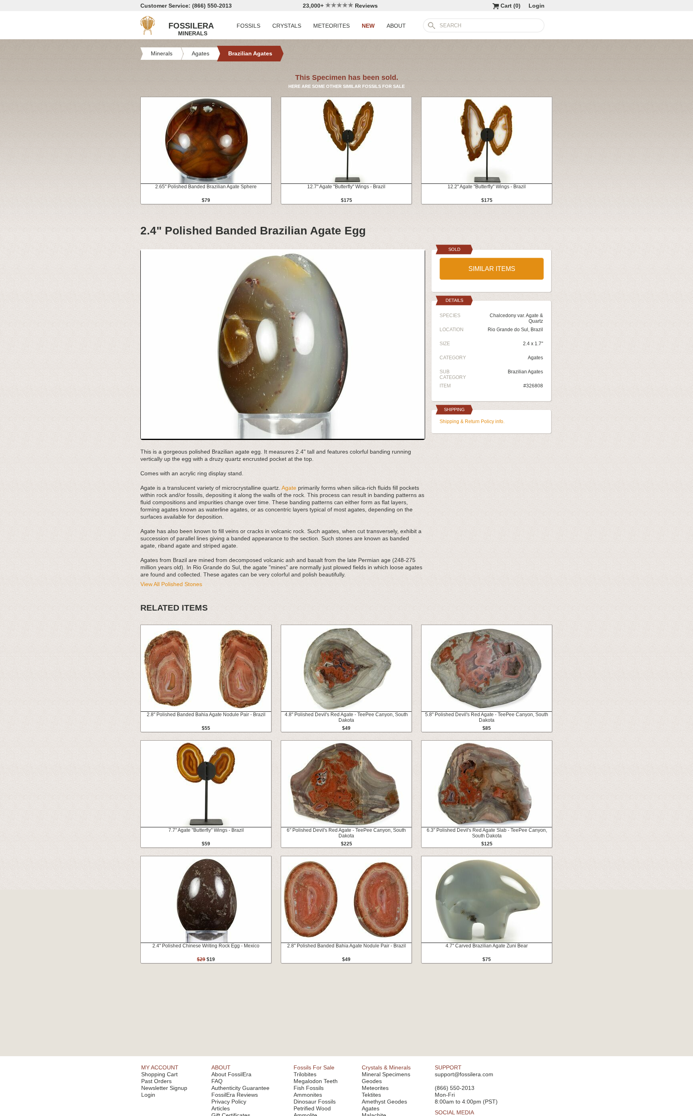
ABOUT (396, 25)
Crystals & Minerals (386, 1067)
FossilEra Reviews (234, 1095)
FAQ (217, 1081)
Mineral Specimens (386, 1074)
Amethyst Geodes (384, 1101)
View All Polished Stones (171, 584)
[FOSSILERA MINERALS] (147, 33)
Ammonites (308, 1095)
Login (537, 5)
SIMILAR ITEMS (491, 268)
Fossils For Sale (314, 1067)
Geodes (372, 1081)
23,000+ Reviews (340, 5)
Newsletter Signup (164, 1088)
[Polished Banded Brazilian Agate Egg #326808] (283, 437)
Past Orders (156, 1081)
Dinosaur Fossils (315, 1101)
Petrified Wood (312, 1108)
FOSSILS (248, 25)
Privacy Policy (228, 1101)
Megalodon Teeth (316, 1081)
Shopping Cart (159, 1074)
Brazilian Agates (525, 372)
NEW (368, 25)
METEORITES (331, 25)
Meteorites (375, 1088)
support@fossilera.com (464, 1074)
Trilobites (305, 1074)
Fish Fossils (309, 1088)
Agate (289, 488)
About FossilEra (231, 1074)
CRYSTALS (286, 25)
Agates (535, 357)
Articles (220, 1108)
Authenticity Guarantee (240, 1088)
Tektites (371, 1095)
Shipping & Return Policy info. (472, 421)
